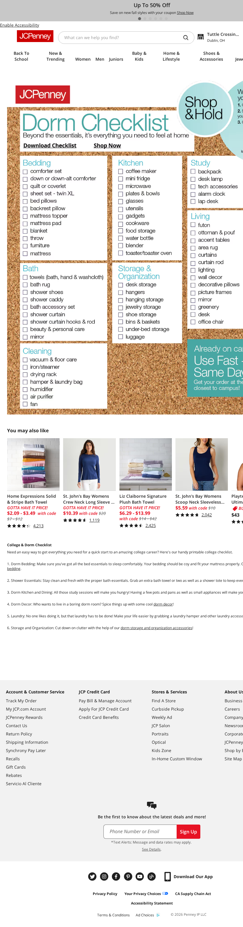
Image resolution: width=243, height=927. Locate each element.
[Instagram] (105, 876)
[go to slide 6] (166, 18)
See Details (151, 849)
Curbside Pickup (168, 709)
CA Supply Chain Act (193, 893)
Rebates (14, 775)
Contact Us (16, 725)
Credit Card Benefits (99, 717)
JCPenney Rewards (24, 717)
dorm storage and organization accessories (156, 627)
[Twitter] (93, 876)
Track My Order (21, 700)
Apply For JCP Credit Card (104, 709)
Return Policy (19, 734)
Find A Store (164, 700)
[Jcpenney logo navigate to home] (35, 36)
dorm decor (163, 604)
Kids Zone (161, 750)
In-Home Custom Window (177, 758)
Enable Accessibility (19, 25)
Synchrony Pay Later (26, 750)
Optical (159, 742)
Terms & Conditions (113, 915)
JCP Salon (161, 725)
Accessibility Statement (152, 903)
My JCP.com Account (26, 709)
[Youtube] (140, 876)
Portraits (160, 734)
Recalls (13, 758)
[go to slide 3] (150, 18)
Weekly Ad (162, 717)
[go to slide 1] (139, 18)
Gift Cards (16, 767)
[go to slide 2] (144, 18)
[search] (188, 38)
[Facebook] (117, 876)
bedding (13, 568)
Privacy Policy (105, 893)
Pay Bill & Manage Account (105, 700)
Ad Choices (145, 915)
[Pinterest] (129, 876)
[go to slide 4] (155, 18)
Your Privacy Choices (142, 893)
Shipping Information (27, 742)
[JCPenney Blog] (152, 876)
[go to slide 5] (160, 18)
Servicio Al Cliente (23, 783)
